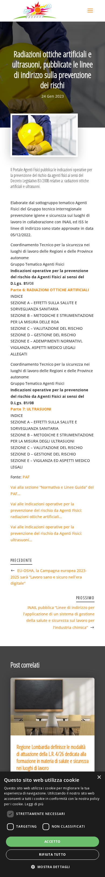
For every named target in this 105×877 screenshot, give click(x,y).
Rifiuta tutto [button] (52, 854)
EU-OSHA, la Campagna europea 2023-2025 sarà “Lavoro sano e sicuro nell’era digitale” (48, 577)
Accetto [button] (52, 841)
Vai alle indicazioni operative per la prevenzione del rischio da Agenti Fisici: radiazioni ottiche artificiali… (46, 510)
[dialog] (52, 824)
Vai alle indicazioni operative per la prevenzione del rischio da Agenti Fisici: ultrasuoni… (46, 533)
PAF (26, 476)
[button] (52, 867)
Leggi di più (34, 804)
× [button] (99, 777)
